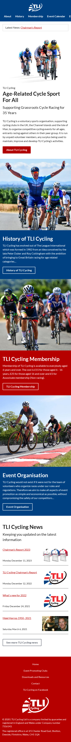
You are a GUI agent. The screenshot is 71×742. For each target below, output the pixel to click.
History (19, 16)
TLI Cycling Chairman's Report (20, 572)
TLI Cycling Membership (20, 386)
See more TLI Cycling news (22, 642)
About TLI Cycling (16, 149)
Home (35, 664)
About (7, 16)
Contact (35, 683)
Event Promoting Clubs (35, 670)
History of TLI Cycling (19, 270)
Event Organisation (17, 506)
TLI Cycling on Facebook (35, 689)
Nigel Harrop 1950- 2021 (17, 618)
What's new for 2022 (14, 595)
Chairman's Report (31, 27)
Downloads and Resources (35, 677)
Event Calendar (56, 16)
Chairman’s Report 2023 (16, 549)
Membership (35, 16)
